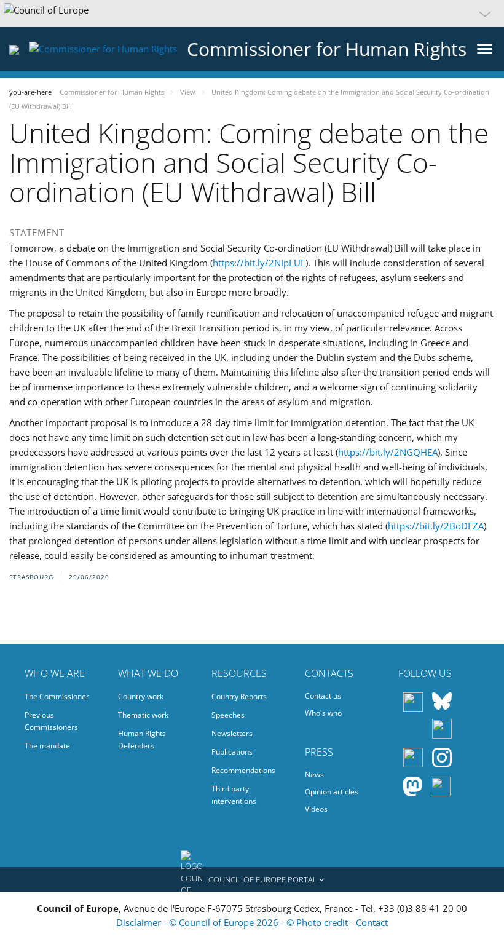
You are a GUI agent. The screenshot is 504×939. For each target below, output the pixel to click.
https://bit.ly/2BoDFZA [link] (436, 526)
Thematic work (143, 715)
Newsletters (232, 733)
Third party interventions (233, 794)
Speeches (228, 715)
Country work (140, 696)
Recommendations (243, 770)
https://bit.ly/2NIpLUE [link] (259, 262)
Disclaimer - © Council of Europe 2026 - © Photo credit (233, 922)
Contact (372, 922)
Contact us (323, 696)
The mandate (47, 745)
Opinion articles (331, 791)
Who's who (323, 713)
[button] (252, 13)
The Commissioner (57, 696)
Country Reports (239, 696)
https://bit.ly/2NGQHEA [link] (388, 452)
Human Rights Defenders (142, 739)
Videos (316, 809)
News (314, 774)
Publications (232, 752)
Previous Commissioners (51, 721)
